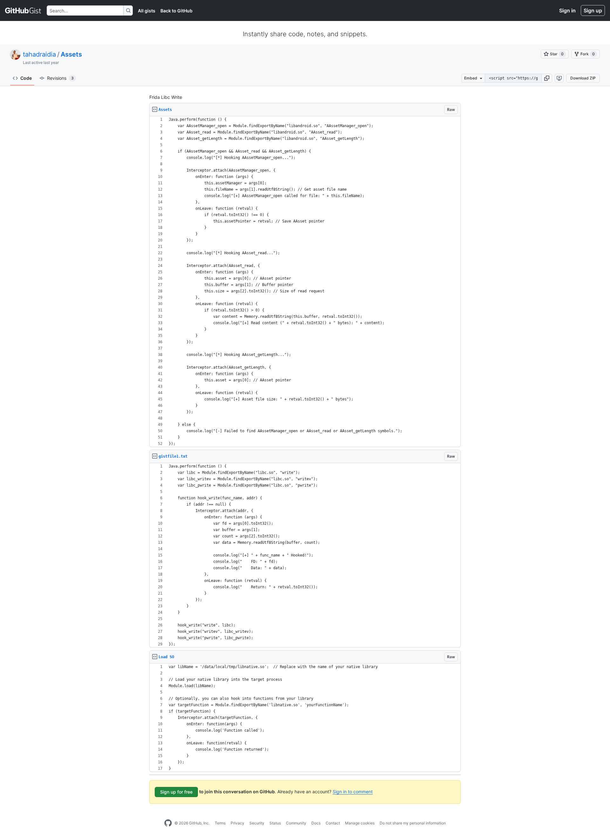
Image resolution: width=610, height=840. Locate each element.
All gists (146, 10)
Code (26, 78)
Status (275, 823)
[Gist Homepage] (23, 10)
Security (256, 823)
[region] (305, 281)
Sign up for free (176, 792)
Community (296, 823)
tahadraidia (39, 54)
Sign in (567, 10)
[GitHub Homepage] (168, 823)
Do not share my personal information (413, 823)
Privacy (237, 823)
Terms (220, 823)
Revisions (60, 78)
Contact (333, 823)
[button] (546, 78)
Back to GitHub (176, 10)
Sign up (593, 10)
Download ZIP (583, 78)
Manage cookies (360, 823)
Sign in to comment (353, 791)
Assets (71, 54)
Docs (316, 823)
